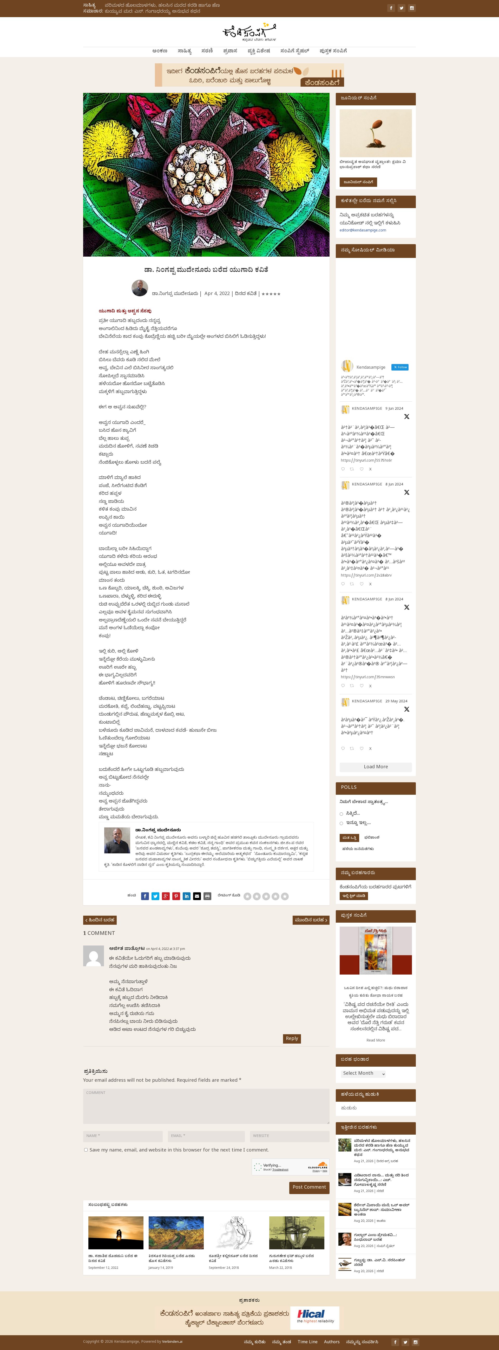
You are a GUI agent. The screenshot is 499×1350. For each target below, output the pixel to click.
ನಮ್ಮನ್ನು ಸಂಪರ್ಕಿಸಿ (362, 1342)
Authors (332, 1342)
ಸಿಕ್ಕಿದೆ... (353, 814)
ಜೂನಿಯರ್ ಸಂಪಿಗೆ (358, 182)
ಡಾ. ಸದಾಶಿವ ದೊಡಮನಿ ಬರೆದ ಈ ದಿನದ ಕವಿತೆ (112, 1259)
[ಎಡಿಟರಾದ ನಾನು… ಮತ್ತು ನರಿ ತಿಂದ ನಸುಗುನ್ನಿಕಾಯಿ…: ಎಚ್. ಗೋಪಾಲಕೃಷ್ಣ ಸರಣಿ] (344, 1179)
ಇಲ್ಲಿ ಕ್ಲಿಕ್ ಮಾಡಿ (354, 896)
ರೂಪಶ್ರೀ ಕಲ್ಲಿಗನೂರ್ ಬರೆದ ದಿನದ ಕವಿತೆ (233, 1259)
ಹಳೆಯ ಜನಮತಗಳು (358, 849)
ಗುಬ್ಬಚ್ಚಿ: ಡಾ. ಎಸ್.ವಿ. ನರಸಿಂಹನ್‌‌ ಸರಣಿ (379, 1263)
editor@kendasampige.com (363, 231)
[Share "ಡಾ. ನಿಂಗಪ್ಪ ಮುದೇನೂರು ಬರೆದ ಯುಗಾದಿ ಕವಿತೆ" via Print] (207, 896)
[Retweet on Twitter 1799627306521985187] (353, 469)
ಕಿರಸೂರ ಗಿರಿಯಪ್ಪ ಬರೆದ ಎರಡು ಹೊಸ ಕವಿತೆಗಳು (172, 1259)
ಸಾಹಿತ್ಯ (184, 52)
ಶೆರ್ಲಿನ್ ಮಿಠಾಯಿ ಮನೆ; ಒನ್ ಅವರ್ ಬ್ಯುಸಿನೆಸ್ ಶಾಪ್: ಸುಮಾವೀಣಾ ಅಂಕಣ (381, 1210)
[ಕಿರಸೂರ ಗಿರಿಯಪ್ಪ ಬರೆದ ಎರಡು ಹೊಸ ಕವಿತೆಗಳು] (176, 1232)
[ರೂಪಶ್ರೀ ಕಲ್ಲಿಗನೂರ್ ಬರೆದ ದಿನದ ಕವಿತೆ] (236, 1232)
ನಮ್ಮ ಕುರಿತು (255, 1342)
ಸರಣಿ (207, 52)
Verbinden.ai (172, 1342)
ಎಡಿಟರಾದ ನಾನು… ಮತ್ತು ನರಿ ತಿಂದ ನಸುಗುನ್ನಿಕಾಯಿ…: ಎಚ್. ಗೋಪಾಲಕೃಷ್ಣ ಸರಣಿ (381, 1181)
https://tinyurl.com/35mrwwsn (368, 677)
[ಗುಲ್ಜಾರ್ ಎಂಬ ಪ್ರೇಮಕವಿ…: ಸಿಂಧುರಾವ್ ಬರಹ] (344, 1239)
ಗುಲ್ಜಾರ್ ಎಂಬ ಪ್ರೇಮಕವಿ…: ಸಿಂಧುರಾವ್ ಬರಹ (375, 1238)
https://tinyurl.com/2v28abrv (366, 576)
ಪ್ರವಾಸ (230, 52)
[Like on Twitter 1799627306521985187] (363, 469)
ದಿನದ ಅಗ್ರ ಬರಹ (387, 1162)
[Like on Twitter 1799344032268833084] (363, 686)
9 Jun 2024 (394, 409)
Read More (375, 1041)
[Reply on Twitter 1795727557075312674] (344, 749)
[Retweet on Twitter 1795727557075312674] (353, 749)
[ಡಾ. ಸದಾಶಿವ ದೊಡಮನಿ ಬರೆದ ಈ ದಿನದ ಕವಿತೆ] (115, 1232)
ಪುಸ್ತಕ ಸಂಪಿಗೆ (333, 52)
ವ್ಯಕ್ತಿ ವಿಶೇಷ (259, 52)
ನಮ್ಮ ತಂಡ (281, 1342)
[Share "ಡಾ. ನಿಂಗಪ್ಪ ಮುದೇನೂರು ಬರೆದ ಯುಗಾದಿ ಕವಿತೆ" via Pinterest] (176, 896)
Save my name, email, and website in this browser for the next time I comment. (179, 1151)
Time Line (308, 1342)
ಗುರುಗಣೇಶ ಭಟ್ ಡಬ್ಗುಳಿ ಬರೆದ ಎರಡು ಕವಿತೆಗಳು (291, 1259)
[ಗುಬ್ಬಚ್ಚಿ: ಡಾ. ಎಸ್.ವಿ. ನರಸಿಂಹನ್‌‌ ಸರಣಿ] (344, 1264)
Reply (292, 1039)
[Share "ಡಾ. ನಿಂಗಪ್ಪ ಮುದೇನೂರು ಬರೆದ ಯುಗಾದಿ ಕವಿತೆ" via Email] (197, 896)
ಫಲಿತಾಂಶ (371, 838)
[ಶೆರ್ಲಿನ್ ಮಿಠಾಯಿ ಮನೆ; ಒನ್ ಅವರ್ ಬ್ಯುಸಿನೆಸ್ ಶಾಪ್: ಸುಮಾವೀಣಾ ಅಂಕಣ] (344, 1209)
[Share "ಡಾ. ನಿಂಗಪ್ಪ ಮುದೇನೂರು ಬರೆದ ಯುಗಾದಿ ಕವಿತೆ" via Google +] (166, 896)
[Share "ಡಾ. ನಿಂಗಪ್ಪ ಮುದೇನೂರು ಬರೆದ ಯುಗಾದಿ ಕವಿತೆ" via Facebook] (145, 896)
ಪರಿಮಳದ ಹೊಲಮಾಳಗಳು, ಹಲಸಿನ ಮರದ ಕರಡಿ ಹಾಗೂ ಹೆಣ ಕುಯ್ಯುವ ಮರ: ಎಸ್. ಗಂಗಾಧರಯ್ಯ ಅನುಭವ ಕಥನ (162, 9)
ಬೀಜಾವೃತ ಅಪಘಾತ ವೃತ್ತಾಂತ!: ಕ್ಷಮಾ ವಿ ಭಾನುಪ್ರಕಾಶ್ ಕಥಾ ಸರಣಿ (373, 165)
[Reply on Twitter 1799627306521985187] (344, 469)
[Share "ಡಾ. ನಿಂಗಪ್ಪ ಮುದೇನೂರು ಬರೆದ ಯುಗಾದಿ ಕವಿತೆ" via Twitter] (155, 896)
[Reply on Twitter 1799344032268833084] (344, 686)
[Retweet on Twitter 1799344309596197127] (353, 584)
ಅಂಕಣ (159, 52)
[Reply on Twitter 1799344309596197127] (344, 584)
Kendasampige (367, 409)
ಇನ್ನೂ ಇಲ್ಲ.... (358, 823)
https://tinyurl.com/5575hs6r (366, 461)
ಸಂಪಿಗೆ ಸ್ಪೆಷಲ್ (294, 52)
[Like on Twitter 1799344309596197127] (363, 584)
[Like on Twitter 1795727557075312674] (363, 749)
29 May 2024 (396, 702)
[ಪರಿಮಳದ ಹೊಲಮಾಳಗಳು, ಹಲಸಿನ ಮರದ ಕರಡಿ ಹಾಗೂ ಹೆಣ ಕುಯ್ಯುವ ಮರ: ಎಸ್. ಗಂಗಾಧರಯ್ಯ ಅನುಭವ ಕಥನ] (344, 1145)
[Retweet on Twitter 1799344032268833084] (353, 686)
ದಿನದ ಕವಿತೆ (246, 294)
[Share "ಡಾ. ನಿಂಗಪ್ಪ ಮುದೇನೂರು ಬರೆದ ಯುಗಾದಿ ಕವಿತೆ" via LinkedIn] (186, 896)
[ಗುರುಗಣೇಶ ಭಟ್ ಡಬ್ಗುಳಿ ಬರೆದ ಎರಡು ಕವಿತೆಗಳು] (296, 1232)
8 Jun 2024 (394, 485)
